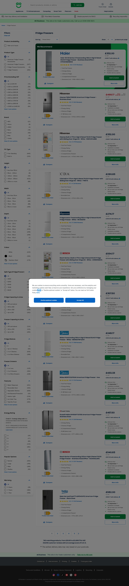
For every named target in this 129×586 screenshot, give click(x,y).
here (39, 290)
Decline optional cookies (49, 300)
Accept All (80, 300)
